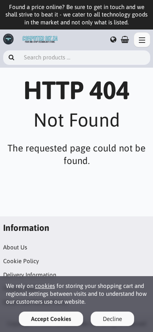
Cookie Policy (21, 261)
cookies (45, 285)
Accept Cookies (51, 318)
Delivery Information (29, 274)
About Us (15, 247)
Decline (112, 318)
